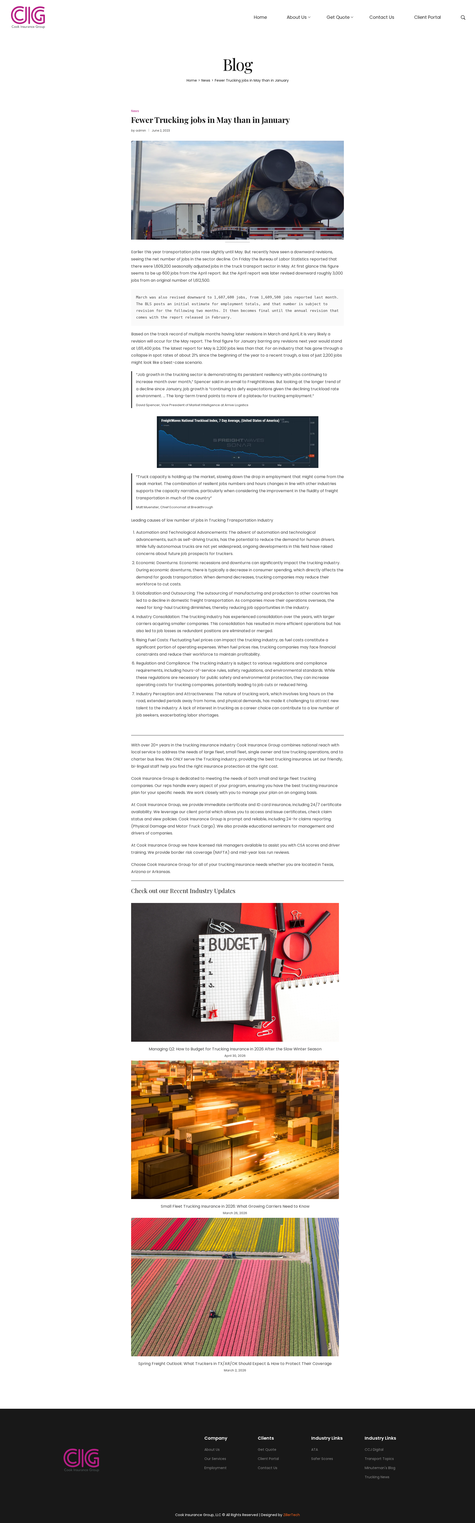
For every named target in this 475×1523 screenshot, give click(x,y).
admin (141, 130)
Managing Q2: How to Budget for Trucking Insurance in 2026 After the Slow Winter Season (235, 1049)
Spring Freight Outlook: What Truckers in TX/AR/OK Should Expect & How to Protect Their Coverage (235, 1363)
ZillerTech (291, 1514)
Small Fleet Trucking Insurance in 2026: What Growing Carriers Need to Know (235, 1206)
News (135, 111)
